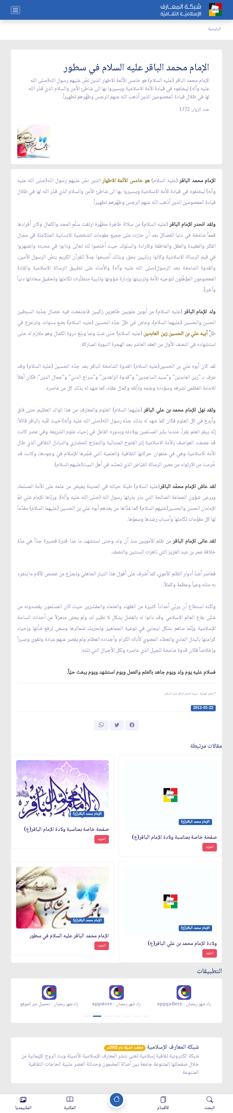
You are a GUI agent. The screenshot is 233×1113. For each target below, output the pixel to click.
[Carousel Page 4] (117, 1016)
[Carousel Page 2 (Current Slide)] (97, 1016)
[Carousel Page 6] (136, 1016)
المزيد (210, 847)
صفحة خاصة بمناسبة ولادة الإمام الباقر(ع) (174, 838)
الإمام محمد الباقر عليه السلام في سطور (69, 936)
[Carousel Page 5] (126, 1016)
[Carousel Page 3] (107, 1016)
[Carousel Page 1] (86, 1016)
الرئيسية (214, 29)
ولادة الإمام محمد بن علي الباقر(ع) (182, 944)
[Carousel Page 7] (146, 1016)
